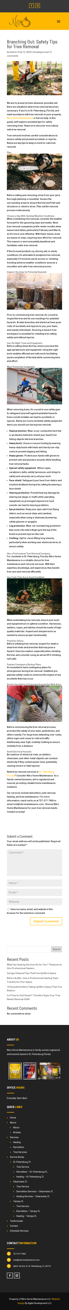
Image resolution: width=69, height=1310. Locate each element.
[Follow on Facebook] (31, 5)
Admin (13, 52)
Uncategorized (41, 52)
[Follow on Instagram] (37, 5)
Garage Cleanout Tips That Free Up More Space (31, 973)
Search (56, 949)
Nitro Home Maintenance (20, 118)
